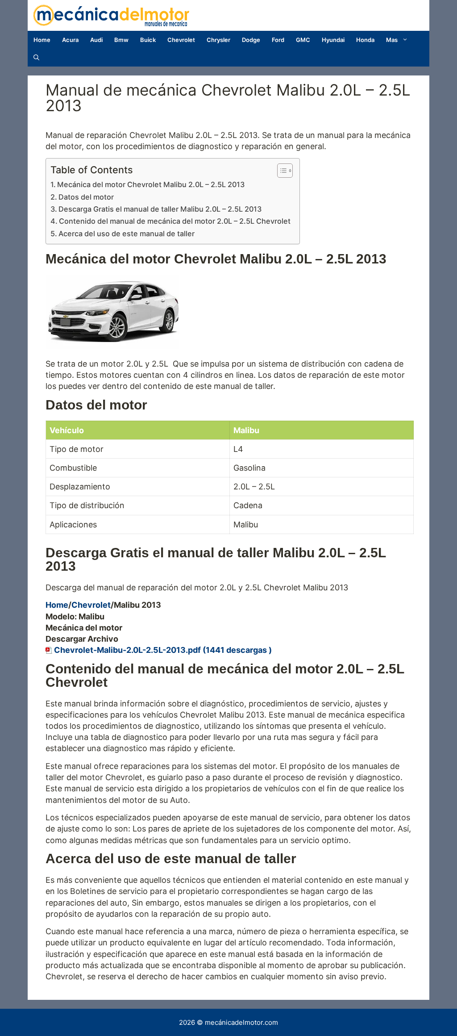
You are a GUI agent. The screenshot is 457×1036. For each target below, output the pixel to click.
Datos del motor (86, 196)
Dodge (251, 39)
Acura (70, 39)
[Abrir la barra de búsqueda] (36, 58)
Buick (148, 39)
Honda (365, 39)
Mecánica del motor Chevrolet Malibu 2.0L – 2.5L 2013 (151, 184)
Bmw (121, 39)
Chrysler (218, 39)
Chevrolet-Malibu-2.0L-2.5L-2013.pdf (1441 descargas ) (163, 650)
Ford (278, 39)
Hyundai (333, 39)
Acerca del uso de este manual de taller (126, 233)
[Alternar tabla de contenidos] (280, 170)
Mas (392, 39)
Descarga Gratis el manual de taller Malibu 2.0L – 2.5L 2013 (160, 209)
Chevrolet (181, 39)
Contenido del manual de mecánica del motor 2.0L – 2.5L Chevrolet (175, 221)
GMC (303, 39)
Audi (96, 39)
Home (41, 39)
